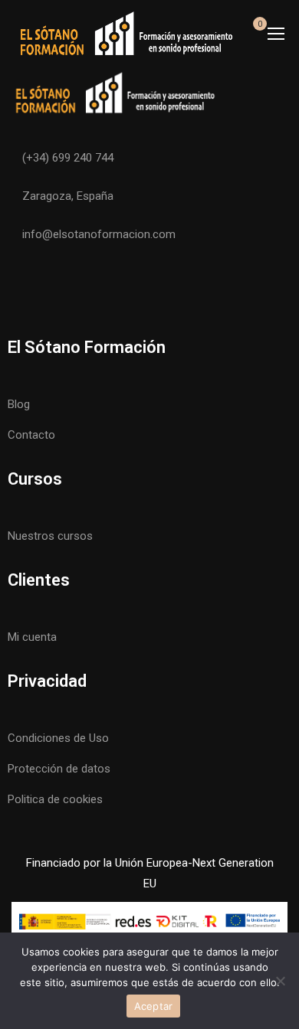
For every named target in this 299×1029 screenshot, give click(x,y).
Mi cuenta (32, 637)
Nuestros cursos (50, 536)
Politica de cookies (55, 799)
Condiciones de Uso (58, 738)
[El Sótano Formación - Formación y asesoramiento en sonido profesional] (126, 33)
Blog (19, 404)
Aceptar (153, 1006)
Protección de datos (59, 769)
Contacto (31, 435)
